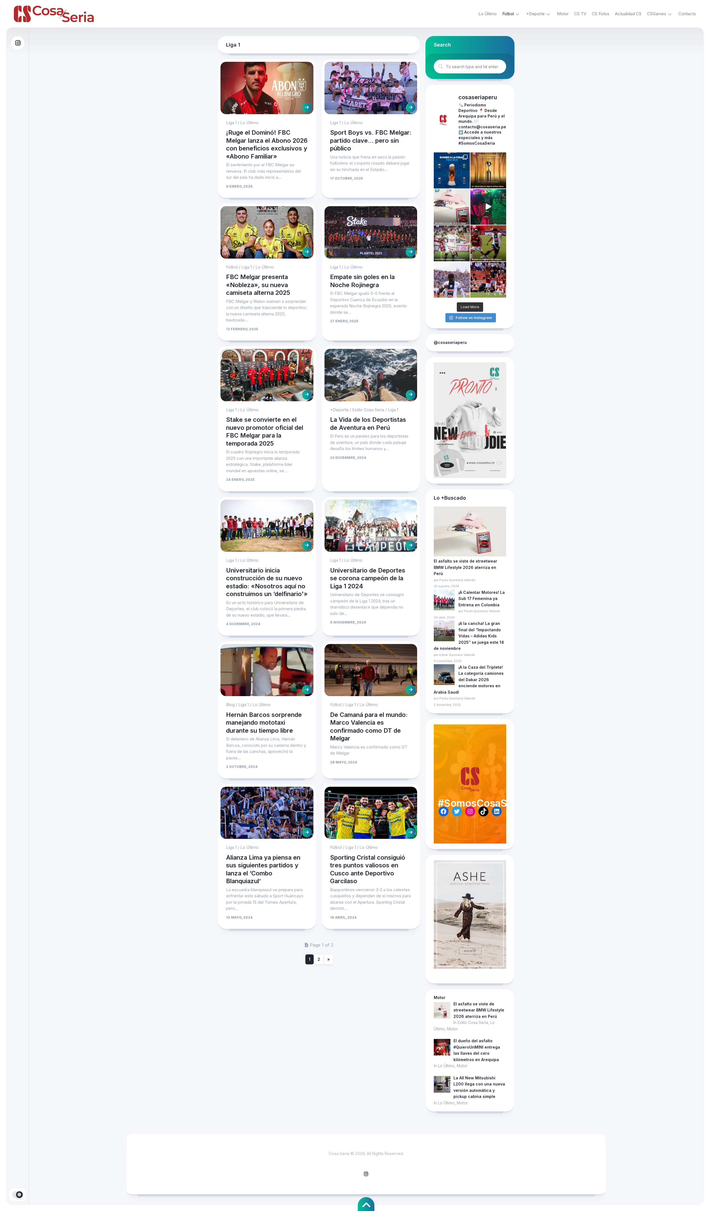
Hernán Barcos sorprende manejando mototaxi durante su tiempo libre (264, 722)
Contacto (687, 13)
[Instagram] (18, 43)
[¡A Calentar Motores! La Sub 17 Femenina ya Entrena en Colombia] (444, 600)
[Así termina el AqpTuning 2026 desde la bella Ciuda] (488, 207)
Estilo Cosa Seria (368, 409)
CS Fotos (600, 13)
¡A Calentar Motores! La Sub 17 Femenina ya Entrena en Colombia (481, 598)
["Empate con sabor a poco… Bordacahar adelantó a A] (488, 243)
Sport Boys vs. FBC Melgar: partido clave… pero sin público (371, 140)
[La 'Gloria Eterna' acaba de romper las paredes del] (488, 170)
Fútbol (508, 13)
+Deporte (535, 13)
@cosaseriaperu (450, 342)
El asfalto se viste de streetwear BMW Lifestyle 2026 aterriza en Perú (465, 567)
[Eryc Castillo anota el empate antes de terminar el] (452, 280)
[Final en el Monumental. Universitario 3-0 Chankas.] (452, 243)
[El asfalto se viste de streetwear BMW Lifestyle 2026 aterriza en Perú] (470, 532)
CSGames (656, 13)
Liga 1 (231, 122)
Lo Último (487, 13)
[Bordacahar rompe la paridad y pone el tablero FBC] (488, 280)
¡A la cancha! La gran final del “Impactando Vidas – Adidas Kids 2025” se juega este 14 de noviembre (469, 636)
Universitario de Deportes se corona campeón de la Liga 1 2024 (367, 578)
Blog (230, 704)
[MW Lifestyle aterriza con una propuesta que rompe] (452, 207)
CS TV (580, 13)
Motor (563, 13)
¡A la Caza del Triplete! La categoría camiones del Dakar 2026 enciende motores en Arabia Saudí (469, 679)
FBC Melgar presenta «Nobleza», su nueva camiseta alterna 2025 (258, 284)
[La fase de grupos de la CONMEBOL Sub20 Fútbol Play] (452, 170)
